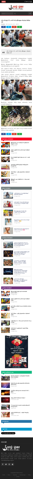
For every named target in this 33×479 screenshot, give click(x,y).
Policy (29, 475)
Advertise (15, 475)
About (9, 475)
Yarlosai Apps (22, 475)
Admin (3, 24)
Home (3, 475)
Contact (17, 476)
